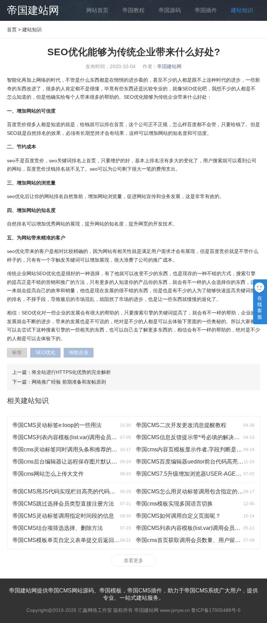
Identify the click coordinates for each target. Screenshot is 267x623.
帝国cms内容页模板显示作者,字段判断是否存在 (194, 449)
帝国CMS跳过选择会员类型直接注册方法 (63, 504)
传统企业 (78, 352)
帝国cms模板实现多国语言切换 (174, 504)
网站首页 (97, 10)
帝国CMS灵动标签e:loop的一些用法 (57, 425)
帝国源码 (170, 10)
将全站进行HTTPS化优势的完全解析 (71, 372)
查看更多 (133, 560)
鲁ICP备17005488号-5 (216, 610)
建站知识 (242, 10)
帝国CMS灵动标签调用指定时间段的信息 (63, 516)
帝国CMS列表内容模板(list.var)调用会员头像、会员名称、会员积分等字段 (104, 437)
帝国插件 (206, 10)
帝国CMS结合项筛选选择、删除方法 (58, 528)
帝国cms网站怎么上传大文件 (48, 474)
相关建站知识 (28, 400)
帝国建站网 (33, 10)
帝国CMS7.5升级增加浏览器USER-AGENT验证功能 (201, 474)
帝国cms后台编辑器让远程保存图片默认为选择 (70, 462)
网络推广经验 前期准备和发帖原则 (69, 382)
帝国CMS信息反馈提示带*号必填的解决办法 (190, 437)
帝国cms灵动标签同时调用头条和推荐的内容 (68, 449)
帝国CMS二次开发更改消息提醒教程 (181, 425)
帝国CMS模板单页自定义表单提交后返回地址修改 (74, 540)
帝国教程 (133, 10)
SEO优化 (45, 352)
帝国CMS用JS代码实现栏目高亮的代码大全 (67, 491)
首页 (12, 29)
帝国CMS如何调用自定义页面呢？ (178, 516)
